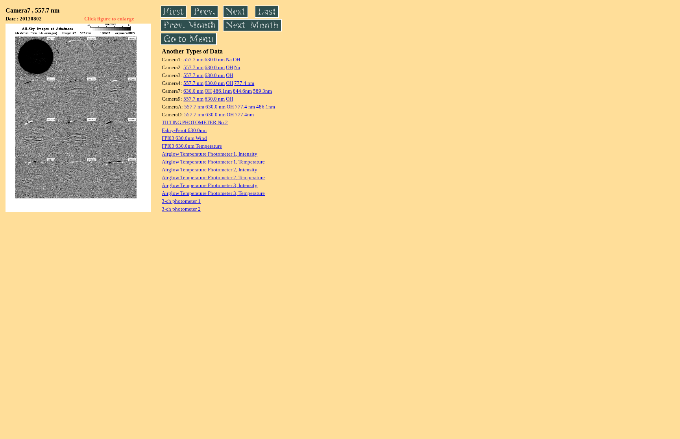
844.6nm (242, 91)
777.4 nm (244, 83)
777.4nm (244, 115)
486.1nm (222, 91)
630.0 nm (215, 59)
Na (229, 59)
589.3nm (262, 91)
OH (236, 59)
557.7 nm (193, 59)
